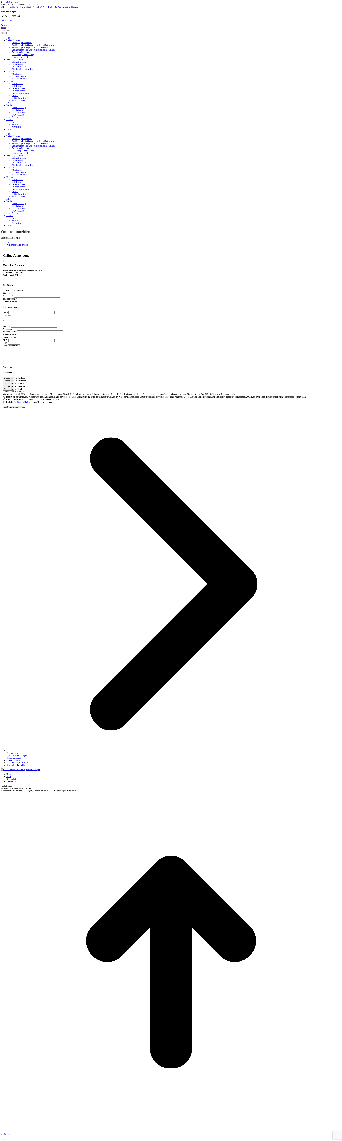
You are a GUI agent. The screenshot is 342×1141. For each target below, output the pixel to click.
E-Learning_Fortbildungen (17, 765)
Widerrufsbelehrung (25, 402)
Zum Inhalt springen (9, 2)
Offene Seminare (13, 760)
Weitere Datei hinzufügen (13, 392)
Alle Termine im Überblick (17, 763)
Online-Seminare (13, 758)
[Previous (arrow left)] (2, 1139)
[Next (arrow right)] (5, 1139)
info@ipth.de (6, 21)
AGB (57, 399)
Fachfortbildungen (19, 755)
